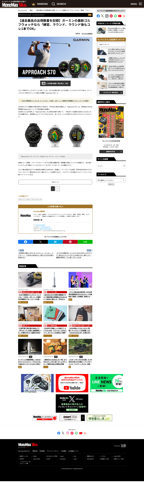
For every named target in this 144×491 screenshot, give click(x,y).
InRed (34, 456)
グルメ (46, 367)
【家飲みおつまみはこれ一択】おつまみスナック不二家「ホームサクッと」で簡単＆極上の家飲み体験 (55, 362)
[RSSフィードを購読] (124, 17)
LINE (85, 241)
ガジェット (22, 199)
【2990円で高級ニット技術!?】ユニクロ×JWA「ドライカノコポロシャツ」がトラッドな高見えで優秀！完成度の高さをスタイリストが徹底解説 (55, 332)
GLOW (48, 459)
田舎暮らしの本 (105, 459)
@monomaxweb (40, 225)
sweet (62, 456)
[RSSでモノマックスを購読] (85, 433)
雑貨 (20, 367)
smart (75, 459)
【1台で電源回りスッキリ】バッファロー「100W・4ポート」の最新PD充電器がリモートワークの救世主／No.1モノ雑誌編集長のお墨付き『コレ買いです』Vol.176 (55, 101)
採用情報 (42, 451)
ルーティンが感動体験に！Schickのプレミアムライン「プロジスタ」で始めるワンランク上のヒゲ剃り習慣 (30, 363)
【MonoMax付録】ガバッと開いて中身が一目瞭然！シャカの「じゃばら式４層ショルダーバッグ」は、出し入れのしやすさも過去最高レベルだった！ (116, 30)
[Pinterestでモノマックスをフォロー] (111, 17)
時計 (90, 15)
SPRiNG (22, 459)
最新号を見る (110, 151)
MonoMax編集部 (39, 211)
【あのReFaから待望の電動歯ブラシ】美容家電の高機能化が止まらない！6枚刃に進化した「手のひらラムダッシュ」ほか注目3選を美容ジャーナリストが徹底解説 (55, 299)
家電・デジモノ (23, 302)
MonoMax (62, 459)
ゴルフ (28, 199)
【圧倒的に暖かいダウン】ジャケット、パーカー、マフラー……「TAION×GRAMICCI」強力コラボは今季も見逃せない (36, 255)
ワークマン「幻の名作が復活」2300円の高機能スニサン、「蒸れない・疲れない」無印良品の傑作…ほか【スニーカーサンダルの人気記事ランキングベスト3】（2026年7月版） (116, 77)
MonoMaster (90, 459)
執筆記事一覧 (38, 220)
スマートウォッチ (36, 199)
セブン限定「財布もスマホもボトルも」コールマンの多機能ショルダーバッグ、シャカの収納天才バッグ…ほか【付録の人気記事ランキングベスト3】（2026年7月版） (116, 51)
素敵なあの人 (90, 456)
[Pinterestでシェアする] (70, 242)
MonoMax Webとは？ (24, 451)
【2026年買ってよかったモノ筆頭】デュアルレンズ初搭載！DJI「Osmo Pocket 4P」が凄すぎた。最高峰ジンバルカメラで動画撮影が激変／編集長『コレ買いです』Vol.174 (80, 333)
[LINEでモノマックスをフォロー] (115, 17)
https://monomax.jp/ (45, 229)
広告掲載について (73, 451)
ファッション (48, 336)
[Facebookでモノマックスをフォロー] (98, 17)
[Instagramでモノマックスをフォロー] (106, 17)
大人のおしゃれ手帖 (52, 456)
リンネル (103, 456)
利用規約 (63, 451)
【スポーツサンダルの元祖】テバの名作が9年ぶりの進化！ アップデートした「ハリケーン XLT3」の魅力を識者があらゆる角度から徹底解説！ (80, 364)
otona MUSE (36, 459)
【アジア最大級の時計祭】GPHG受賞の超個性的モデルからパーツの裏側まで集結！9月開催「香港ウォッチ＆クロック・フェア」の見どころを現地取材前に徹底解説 (80, 296)
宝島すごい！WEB (119, 459)
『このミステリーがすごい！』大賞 (25, 462)
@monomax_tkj (45, 227)
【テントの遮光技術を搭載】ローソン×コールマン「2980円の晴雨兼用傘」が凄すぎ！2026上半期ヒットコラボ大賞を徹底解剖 (116, 85)
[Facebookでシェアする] (25, 242)
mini (75, 456)
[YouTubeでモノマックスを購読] (119, 17)
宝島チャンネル (24, 456)
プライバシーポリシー (53, 451)
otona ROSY (117, 456)
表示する (111, 184)
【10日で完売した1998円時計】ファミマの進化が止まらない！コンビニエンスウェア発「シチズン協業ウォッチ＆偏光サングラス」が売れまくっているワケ (116, 68)
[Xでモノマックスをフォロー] (102, 17)
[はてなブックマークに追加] (55, 242)
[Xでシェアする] (40, 242)
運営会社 (35, 451)
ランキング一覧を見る (110, 92)
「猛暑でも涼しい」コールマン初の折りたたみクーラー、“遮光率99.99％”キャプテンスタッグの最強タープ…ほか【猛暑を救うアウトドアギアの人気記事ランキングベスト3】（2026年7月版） (116, 60)
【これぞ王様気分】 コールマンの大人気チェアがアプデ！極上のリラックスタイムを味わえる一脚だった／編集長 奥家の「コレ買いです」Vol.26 (74, 255)
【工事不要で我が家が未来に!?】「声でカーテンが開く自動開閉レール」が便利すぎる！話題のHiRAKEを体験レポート (30, 331)
